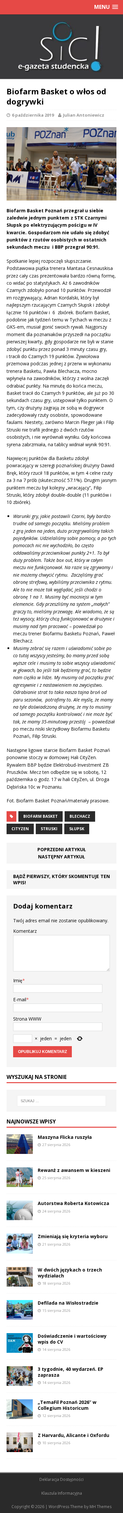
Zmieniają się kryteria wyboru (73, 1236)
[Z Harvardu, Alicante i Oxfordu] (20, 1448)
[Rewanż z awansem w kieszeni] (20, 1183)
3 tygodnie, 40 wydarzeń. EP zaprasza (70, 1372)
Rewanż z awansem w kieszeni (74, 1170)
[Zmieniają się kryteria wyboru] (20, 1249)
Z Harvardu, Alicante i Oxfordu (73, 1435)
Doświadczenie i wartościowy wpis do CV (72, 1339)
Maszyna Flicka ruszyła (65, 1137)
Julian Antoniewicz (83, 115)
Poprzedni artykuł (61, 849)
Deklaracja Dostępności (61, 1479)
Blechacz (80, 816)
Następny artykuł (61, 856)
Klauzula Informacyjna (61, 1493)
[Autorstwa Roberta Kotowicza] (20, 1216)
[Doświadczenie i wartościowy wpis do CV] (20, 1349)
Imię (17, 980)
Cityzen (20, 829)
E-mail (19, 999)
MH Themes (101, 1506)
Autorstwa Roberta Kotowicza (73, 1203)
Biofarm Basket (40, 816)
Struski (49, 829)
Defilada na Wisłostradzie (68, 1303)
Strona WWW (27, 1019)
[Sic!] (61, 47)
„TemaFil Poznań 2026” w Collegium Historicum (67, 1405)
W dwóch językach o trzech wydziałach (70, 1273)
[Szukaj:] (61, 1100)
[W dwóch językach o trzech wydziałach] (20, 1282)
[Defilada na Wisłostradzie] (20, 1315)
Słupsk (76, 829)
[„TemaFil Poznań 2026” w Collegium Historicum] (20, 1415)
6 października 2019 (33, 115)
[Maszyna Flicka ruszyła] (20, 1150)
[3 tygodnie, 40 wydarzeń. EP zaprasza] (20, 1382)
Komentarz (25, 931)
